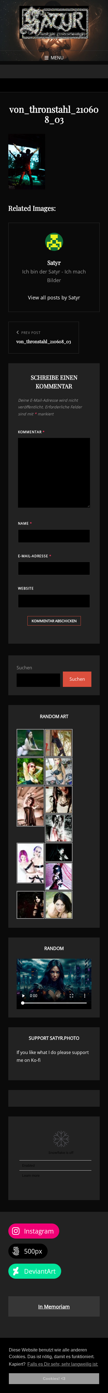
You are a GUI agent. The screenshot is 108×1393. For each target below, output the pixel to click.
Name (25, 523)
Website (26, 588)
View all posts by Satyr (54, 297)
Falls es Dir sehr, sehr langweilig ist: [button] (62, 1364)
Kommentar (31, 432)
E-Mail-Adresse (35, 556)
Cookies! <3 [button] (54, 1378)
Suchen (24, 668)
